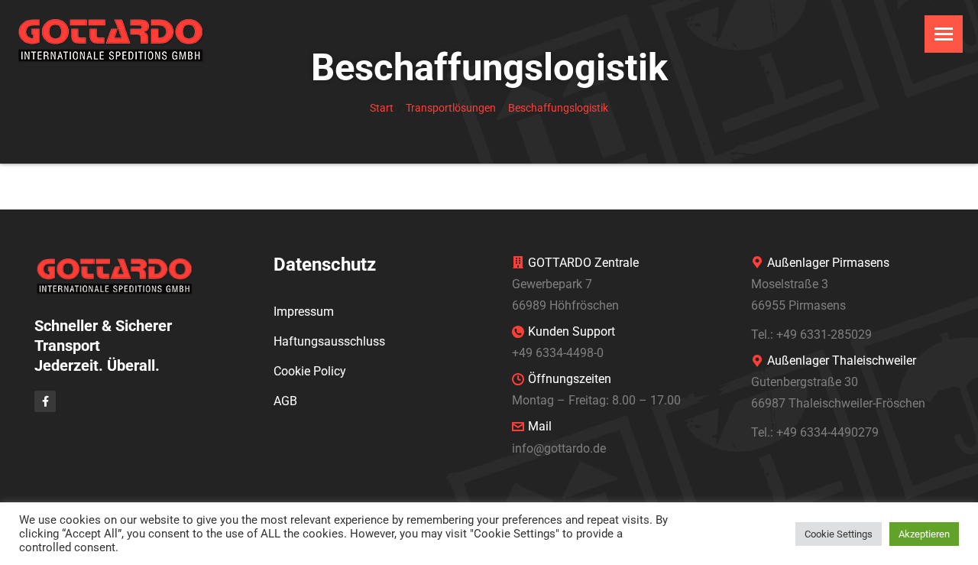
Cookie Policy (310, 371)
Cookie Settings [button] (839, 534)
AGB (285, 401)
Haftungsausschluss (329, 341)
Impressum (304, 311)
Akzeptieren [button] (924, 534)
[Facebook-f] (45, 401)
